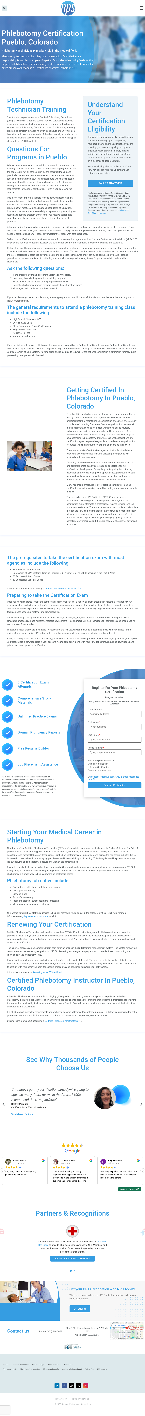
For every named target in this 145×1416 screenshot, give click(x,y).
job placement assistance (35, 916)
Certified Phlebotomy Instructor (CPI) (63, 1021)
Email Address (96, 709)
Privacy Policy (61, 1399)
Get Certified (80, 1308)
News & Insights (38, 1365)
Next (141, 1104)
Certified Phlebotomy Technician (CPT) (64, 588)
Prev (3, 1104)
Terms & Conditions (80, 1399)
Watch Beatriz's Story (22, 1114)
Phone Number (96, 748)
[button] (143, 1170)
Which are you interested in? (102, 760)
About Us (6, 1365)
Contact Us (68, 1365)
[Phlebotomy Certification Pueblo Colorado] (29, 470)
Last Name (94, 735)
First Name (94, 722)
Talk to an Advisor (110, 183)
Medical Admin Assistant (72, 1369)
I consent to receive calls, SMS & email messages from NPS (113, 777)
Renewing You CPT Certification (48, 972)
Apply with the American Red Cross (72, 1258)
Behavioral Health (10, 1369)
